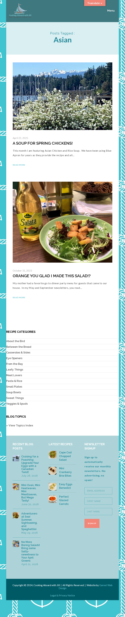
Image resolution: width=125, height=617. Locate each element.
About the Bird (15, 341)
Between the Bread (18, 346)
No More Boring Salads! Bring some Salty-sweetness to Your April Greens (30, 551)
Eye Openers (14, 358)
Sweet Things (15, 398)
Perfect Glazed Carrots (64, 500)
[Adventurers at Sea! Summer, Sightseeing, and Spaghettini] (16, 515)
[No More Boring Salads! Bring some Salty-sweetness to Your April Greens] (16, 543)
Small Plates (14, 386)
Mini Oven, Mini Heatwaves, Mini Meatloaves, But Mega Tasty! (30, 493)
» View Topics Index (19, 425)
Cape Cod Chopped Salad (65, 456)
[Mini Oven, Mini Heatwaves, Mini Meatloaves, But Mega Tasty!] (16, 487)
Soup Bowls (13, 392)
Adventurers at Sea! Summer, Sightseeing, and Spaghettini (29, 521)
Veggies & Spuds (17, 403)
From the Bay (14, 363)
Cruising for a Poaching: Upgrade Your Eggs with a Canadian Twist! (30, 464)
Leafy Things (14, 369)
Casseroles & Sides (18, 352)
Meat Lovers (14, 375)
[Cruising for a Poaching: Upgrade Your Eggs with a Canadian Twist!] (16, 458)
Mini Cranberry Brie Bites (65, 472)
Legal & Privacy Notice (62, 595)
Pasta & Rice (14, 381)
